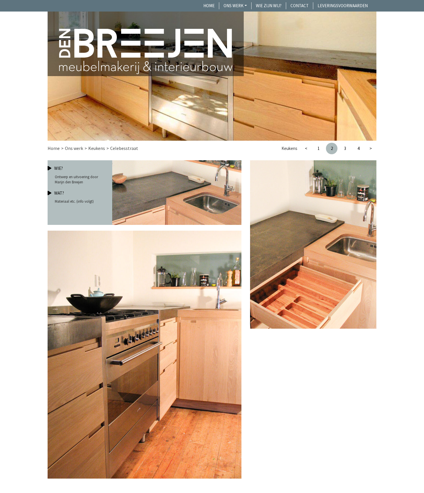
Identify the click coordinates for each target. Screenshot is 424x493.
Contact (299, 5)
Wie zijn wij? (269, 5)
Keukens (96, 148)
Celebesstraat (124, 148)
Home (209, 5)
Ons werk (233, 5)
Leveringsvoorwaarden (343, 5)
